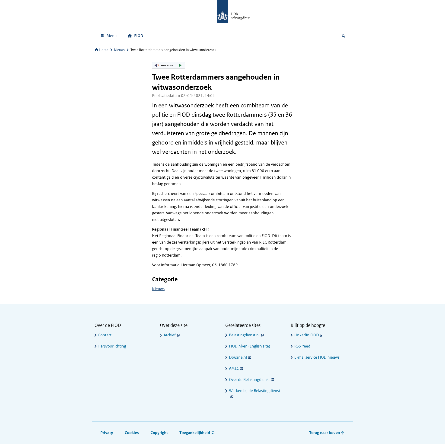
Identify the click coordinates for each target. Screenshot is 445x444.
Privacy (106, 432)
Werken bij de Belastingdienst (254, 390)
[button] (168, 65)
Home (103, 50)
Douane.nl (238, 357)
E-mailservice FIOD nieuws (317, 357)
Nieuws (119, 50)
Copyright (159, 432)
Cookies (132, 432)
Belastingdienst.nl (244, 335)
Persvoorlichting (112, 346)
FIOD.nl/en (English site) (249, 346)
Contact (104, 335)
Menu (112, 35)
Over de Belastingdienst (249, 379)
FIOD (138, 35)
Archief (170, 335)
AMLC (234, 368)
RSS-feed (302, 346)
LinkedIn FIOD (306, 335)
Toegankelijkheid (194, 432)
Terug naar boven (325, 432)
